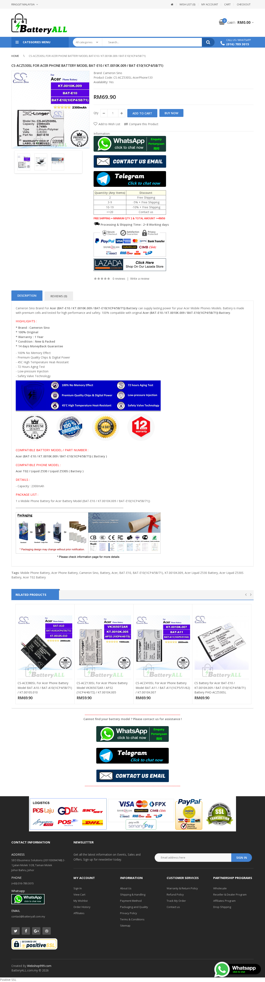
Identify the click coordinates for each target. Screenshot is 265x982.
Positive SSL (8, 980)
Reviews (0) (59, 296)
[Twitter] (15, 931)
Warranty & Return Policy (182, 888)
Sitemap (125, 925)
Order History (81, 907)
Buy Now (171, 113)
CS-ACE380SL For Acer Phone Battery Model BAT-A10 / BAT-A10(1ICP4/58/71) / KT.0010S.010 (45, 687)
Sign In (77, 888)
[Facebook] (26, 931)
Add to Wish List (109, 124)
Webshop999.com (39, 966)
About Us (125, 888)
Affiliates (78, 913)
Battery (105, 573)
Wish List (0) (187, 4)
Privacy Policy (128, 913)
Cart (227, 4)
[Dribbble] (46, 931)
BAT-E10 (125, 573)
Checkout (244, 4)
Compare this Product (143, 124)
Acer (115, 573)
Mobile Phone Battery (35, 573)
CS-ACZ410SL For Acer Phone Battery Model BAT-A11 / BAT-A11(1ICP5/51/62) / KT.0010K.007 (163, 687)
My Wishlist (80, 901)
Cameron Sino (112, 73)
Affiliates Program (224, 901)
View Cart (79, 894)
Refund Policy (175, 894)
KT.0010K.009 (174, 573)
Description (26, 295)
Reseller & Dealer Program (230, 894)
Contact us (173, 907)
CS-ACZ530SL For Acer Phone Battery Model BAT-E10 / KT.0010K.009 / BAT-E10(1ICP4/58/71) (87, 56)
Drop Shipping (222, 907)
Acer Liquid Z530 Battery (201, 573)
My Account (209, 4)
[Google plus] (36, 931)
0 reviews (119, 279)
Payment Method (131, 901)
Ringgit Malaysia (23, 4)
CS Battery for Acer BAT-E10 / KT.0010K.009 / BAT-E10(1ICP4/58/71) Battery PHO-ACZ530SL (220, 687)
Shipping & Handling (132, 894)
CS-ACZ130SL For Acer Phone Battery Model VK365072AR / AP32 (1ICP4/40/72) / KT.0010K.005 (102, 687)
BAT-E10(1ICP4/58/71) (148, 573)
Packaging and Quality (134, 907)
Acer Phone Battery (64, 573)
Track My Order (176, 901)
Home (15, 56)
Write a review (139, 279)
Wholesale (220, 888)
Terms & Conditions (132, 919)
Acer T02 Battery (34, 577)
